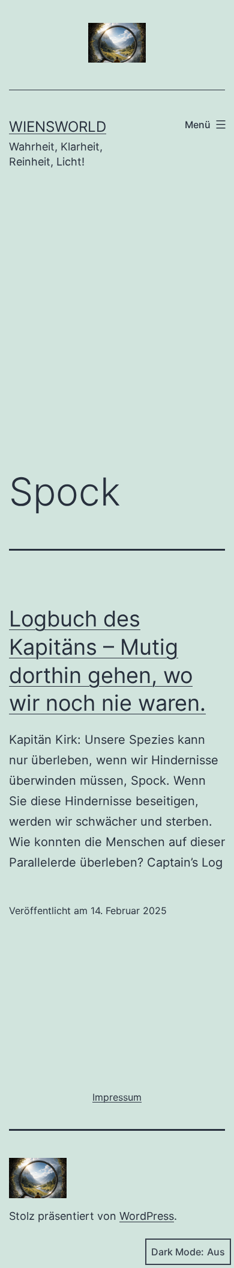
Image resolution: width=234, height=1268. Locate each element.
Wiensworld (57, 126)
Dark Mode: (177, 1252)
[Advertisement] (117, 329)
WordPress (146, 1216)
